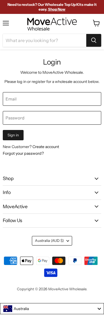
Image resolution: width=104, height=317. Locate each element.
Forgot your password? (23, 153)
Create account (45, 146)
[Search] (93, 40)
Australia (49, 240)
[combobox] (52, 308)
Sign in (13, 135)
